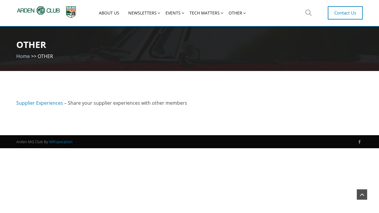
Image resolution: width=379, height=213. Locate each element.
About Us (109, 13)
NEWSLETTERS (142, 13)
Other (235, 13)
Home (23, 56)
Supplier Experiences (39, 103)
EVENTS (173, 13)
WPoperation (61, 141)
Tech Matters (205, 13)
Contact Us (345, 13)
